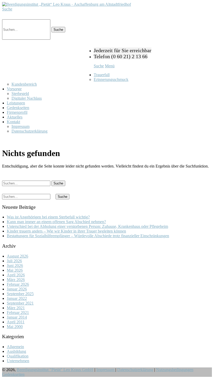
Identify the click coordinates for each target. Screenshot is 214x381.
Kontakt (13, 122)
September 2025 (20, 293)
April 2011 (16, 322)
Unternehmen (18, 361)
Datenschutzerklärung (29, 131)
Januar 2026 (17, 289)
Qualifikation (17, 356)
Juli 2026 (14, 261)
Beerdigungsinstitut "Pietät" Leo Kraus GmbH (55, 369)
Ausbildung (16, 351)
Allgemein (15, 346)
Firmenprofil (17, 112)
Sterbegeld (20, 93)
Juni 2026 (15, 265)
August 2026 (17, 256)
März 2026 (16, 279)
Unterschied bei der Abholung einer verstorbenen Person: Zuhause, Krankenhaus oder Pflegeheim (87, 226)
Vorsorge (14, 89)
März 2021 (16, 308)
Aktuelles (14, 117)
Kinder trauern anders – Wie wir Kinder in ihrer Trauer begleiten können (66, 231)
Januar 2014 (17, 317)
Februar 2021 (18, 312)
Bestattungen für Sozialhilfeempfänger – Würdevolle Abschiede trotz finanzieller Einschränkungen (88, 236)
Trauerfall (102, 75)
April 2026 (16, 275)
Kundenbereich (24, 84)
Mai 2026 (15, 270)
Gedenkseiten (18, 107)
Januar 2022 (17, 298)
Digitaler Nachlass (26, 98)
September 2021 (20, 303)
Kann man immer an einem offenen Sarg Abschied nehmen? (56, 221)
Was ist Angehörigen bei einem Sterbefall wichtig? (48, 217)
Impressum (20, 126)
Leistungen (16, 103)
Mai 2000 (15, 326)
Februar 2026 (18, 284)
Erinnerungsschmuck (111, 79)
